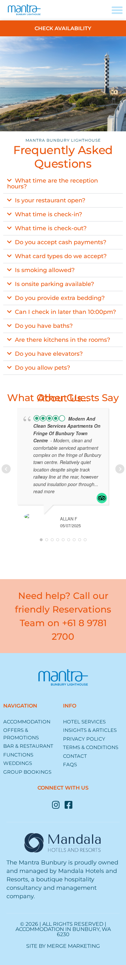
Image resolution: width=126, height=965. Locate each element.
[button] (63, 184)
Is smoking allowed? (45, 270)
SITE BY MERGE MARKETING (63, 946)
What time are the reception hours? (52, 183)
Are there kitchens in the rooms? (62, 339)
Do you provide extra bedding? (60, 298)
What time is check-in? (48, 214)
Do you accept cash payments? (60, 242)
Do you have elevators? (49, 353)
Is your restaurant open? (50, 200)
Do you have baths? (44, 325)
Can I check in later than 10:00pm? (65, 312)
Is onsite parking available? (54, 284)
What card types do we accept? (61, 256)
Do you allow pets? (42, 367)
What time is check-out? (51, 228)
